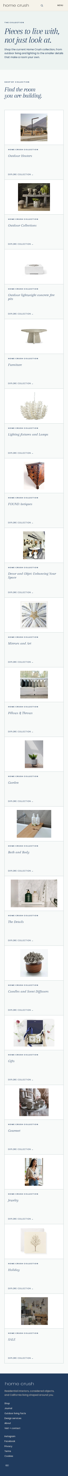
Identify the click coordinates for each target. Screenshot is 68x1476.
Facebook (9, 1441)
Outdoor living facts (15, 1413)
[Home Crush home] (16, 5)
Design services (12, 1418)
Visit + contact (12, 1428)
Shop (7, 1403)
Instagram (9, 1436)
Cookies (8, 1456)
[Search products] (42, 5)
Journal (8, 1408)
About (7, 1423)
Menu (60, 5)
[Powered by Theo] (7, 1465)
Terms (7, 1451)
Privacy (8, 1446)
